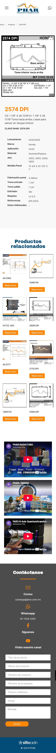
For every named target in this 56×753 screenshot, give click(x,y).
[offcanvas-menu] (6, 8)
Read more (10, 285)
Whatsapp (28, 613)
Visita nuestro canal (28, 647)
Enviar (17, 724)
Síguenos (28, 632)
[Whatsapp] (50, 8)
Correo (28, 594)
